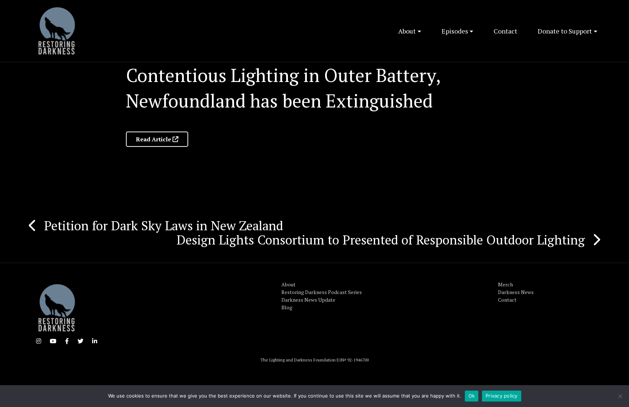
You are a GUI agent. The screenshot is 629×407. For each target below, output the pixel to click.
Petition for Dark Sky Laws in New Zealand (163, 225)
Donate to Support (565, 31)
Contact (505, 31)
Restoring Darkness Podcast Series (321, 292)
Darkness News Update (308, 299)
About (407, 31)
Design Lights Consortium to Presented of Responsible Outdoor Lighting (381, 239)
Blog (286, 307)
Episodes (455, 31)
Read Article (154, 139)
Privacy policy (502, 396)
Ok (471, 396)
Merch (505, 284)
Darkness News (516, 292)
